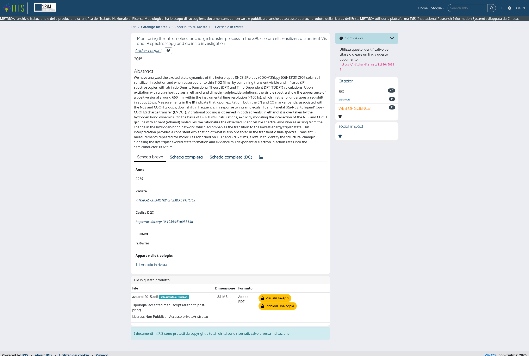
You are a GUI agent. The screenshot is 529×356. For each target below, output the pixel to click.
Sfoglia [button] (436, 8)
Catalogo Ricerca (154, 27)
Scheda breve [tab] (150, 156)
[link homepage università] (45, 8)
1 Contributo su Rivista (189, 27)
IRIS (134, 27)
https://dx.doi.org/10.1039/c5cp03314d (164, 221)
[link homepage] (15, 8)
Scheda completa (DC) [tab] (231, 157)
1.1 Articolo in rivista (227, 27)
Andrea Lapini (148, 50)
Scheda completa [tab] (186, 157)
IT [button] (500, 8)
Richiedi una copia (279, 306)
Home (423, 8)
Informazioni (353, 38)
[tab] (261, 157)
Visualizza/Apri (276, 298)
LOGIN (520, 8)
